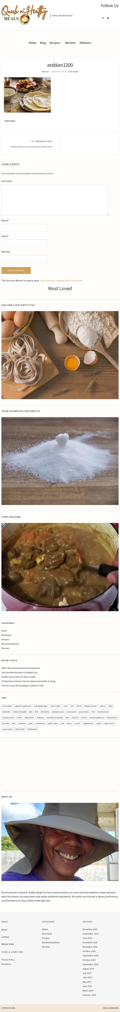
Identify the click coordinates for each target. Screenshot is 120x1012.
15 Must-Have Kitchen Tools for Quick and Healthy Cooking (28, 681)
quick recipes (53, 723)
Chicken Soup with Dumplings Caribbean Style (22, 685)
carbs (66, 706)
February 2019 (89, 995)
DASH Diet (6, 712)
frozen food (71, 712)
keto (67, 718)
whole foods (20, 729)
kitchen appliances (97, 718)
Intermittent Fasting (55, 718)
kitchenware (112, 718)
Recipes (55, 42)
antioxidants (7, 706)
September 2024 (90, 933)
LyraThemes (114, 1008)
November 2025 (90, 929)
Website (5, 251)
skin (62, 723)
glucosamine (84, 712)
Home (32, 42)
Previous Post (31, 144)
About (4, 630)
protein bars (40, 723)
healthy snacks (8, 718)
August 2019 (88, 968)
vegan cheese (109, 723)
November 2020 (90, 946)
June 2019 (87, 977)
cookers (103, 706)
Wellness (85, 42)
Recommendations (10, 643)
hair (93, 712)
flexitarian (45, 712)
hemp (19, 718)
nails (13, 723)
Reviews (70, 42)
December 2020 (90, 942)
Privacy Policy (7, 959)
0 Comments (73, 71)
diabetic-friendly (19, 712)
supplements (88, 723)
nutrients (22, 723)
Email (5, 236)
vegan (98, 723)
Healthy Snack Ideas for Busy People (18, 676)
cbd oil (78, 706)
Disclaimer (6, 964)
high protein (29, 718)
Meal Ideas (6, 635)
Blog (43, 42)
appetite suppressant (23, 706)
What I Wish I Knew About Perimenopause (20, 668)
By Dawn (45, 71)
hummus (40, 718)
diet (30, 712)
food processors (58, 712)
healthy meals (103, 712)
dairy (110, 706)
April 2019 (87, 986)
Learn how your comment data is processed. (61, 280)
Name (5, 220)
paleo (31, 723)
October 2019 (89, 960)
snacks (77, 723)
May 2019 (87, 981)
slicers (69, 723)
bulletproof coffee (41, 706)
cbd (72, 706)
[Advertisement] (60, 764)
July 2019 (87, 973)
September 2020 (90, 955)
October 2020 (89, 951)
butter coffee (56, 706)
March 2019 (88, 990)
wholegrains (32, 729)
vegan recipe (7, 729)
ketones (75, 718)
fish (36, 712)
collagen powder (90, 706)
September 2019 (90, 964)
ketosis (84, 718)
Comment (6, 181)
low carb (5, 723)
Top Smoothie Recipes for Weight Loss (19, 672)
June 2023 (87, 938)
